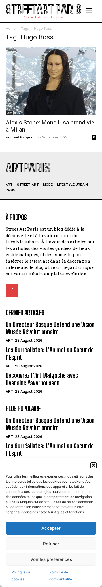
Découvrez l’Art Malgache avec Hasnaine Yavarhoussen (42, 379)
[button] (93, 465)
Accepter (51, 528)
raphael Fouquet (20, 137)
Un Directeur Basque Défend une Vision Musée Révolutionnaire (50, 328)
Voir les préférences (51, 559)
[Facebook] (12, 290)
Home (11, 28)
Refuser (51, 543)
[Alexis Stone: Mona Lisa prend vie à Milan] (51, 81)
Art (9, 113)
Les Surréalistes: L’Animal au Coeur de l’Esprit (50, 449)
